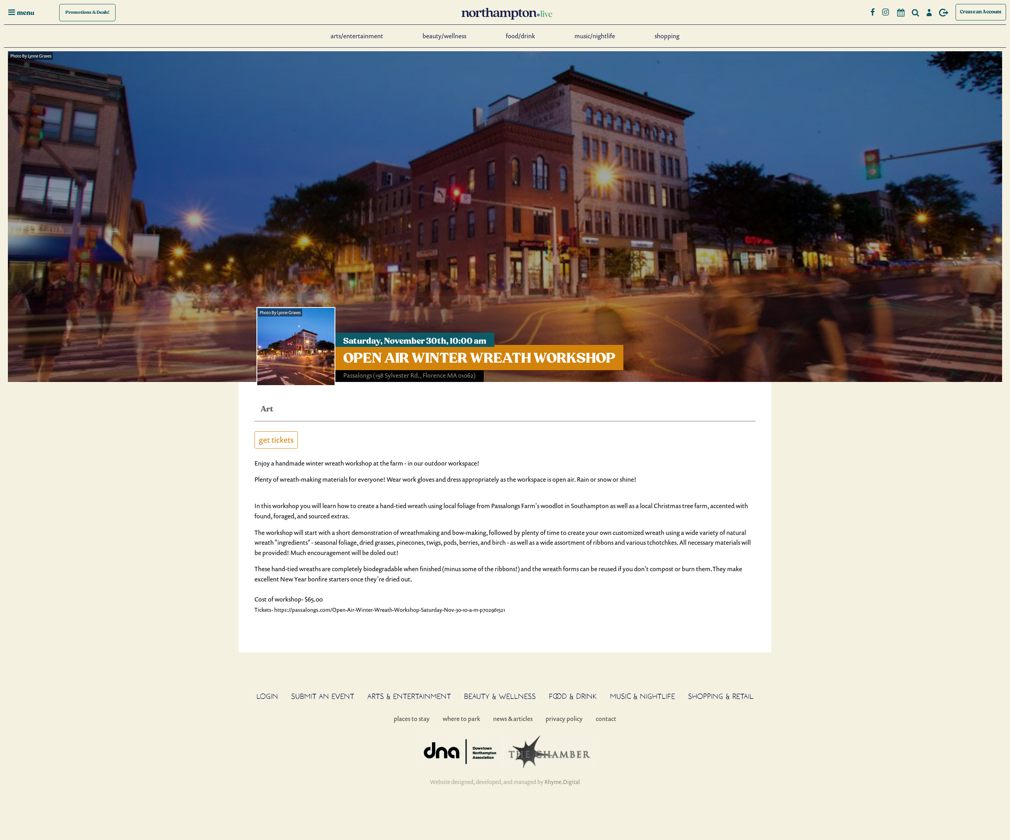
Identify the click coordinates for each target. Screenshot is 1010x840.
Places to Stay (412, 718)
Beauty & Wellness (500, 696)
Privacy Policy (564, 718)
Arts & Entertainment (409, 696)
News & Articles (513, 718)
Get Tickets (276, 439)
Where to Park (461, 718)
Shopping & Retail (721, 696)
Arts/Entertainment (357, 36)
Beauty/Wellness (444, 36)
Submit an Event (322, 696)
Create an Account (981, 12)
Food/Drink (520, 36)
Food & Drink (573, 696)
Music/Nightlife (594, 36)
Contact (606, 718)
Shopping (667, 36)
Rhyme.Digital (562, 782)
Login (267, 696)
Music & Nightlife (642, 696)
